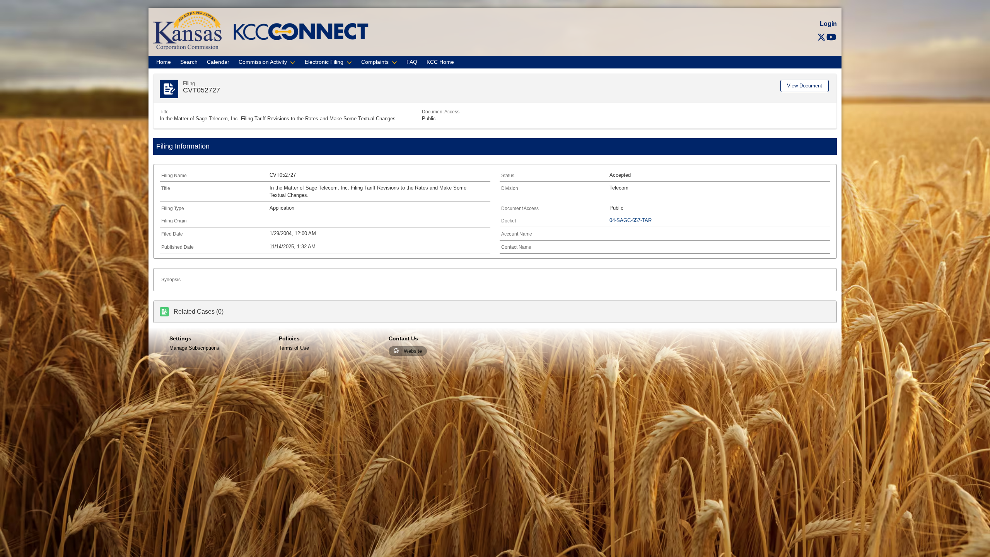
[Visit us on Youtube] (831, 37)
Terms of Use (294, 348)
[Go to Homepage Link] (187, 30)
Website (413, 351)
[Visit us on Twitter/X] (821, 37)
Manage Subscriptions (194, 348)
